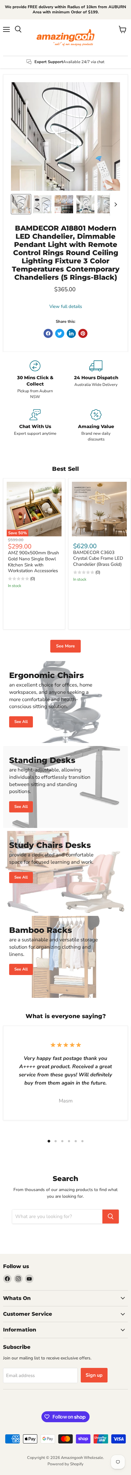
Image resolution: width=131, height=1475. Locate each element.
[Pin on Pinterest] (82, 333)
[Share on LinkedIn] (71, 333)
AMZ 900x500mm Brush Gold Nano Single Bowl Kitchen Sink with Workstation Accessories (33, 562)
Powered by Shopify (65, 1464)
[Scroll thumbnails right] (114, 204)
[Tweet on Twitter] (59, 333)
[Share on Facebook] (48, 333)
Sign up (94, 1375)
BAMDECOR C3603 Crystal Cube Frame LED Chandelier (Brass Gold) (98, 558)
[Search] (110, 1217)
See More (65, 646)
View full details (65, 306)
